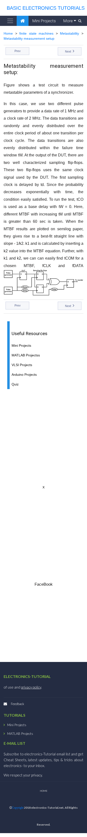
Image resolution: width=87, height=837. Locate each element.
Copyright (17, 807)
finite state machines (36, 33)
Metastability (69, 33)
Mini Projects (44, 20)
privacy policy (31, 687)
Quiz (15, 384)
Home (8, 33)
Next (68, 51)
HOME (43, 790)
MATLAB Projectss (26, 355)
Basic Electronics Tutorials (44, 8)
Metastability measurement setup (29, 38)
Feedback (17, 704)
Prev (17, 51)
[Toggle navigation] (10, 20)
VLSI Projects (22, 365)
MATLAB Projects (20, 734)
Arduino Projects (24, 374)
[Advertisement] (43, 436)
